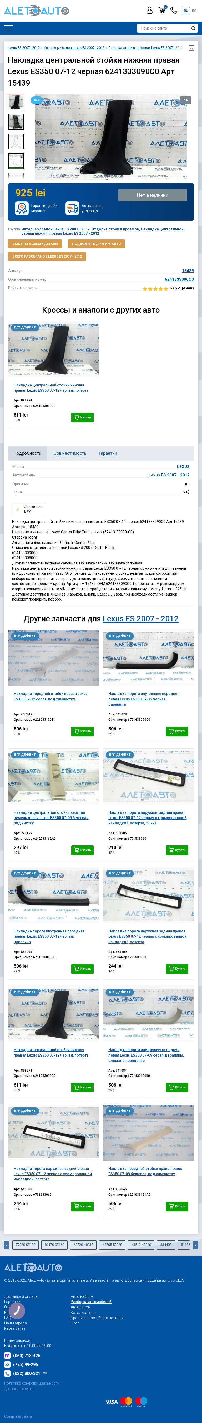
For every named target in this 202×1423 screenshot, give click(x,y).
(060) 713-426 (26, 1355)
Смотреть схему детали (35, 244)
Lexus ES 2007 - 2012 (169, 475)
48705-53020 (112, 1245)
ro (194, 11)
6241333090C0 (179, 279)
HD (185, 100)
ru (186, 11)
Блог (75, 1323)
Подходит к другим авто (96, 244)
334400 (165, 1245)
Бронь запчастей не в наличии (97, 1318)
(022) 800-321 (30, 1373)
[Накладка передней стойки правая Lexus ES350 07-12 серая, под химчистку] (53, 658)
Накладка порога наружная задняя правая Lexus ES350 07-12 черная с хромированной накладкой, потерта (147, 936)
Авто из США (82, 1296)
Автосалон (80, 1307)
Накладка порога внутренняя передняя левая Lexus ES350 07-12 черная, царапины (143, 698)
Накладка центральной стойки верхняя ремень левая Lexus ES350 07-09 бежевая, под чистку (51, 817)
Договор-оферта (18, 1389)
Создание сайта (18, 1416)
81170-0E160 (54, 1245)
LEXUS (183, 466)
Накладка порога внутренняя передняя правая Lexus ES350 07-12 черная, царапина (49, 936)
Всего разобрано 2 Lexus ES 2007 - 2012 (47, 256)
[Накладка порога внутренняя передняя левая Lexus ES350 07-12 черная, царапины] (148, 658)
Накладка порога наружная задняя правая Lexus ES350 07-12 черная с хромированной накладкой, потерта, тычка (147, 817)
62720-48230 (83, 1245)
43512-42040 (141, 1245)
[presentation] (32, 137)
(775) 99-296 (25, 1364)
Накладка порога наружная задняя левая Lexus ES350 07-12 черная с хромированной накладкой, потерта (53, 1174)
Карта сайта (15, 1328)
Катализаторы (83, 1312)
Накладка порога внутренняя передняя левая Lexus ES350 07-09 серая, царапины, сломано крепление (146, 1055)
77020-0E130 (25, 1245)
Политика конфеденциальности (32, 1383)
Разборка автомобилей (91, 1302)
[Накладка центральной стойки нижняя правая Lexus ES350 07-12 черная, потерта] (53, 349)
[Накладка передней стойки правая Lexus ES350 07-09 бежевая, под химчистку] (148, 1133)
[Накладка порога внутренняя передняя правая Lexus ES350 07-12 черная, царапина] (53, 895)
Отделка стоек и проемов (115, 229)
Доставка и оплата (20, 1296)
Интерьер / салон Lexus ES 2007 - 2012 (55, 229)
